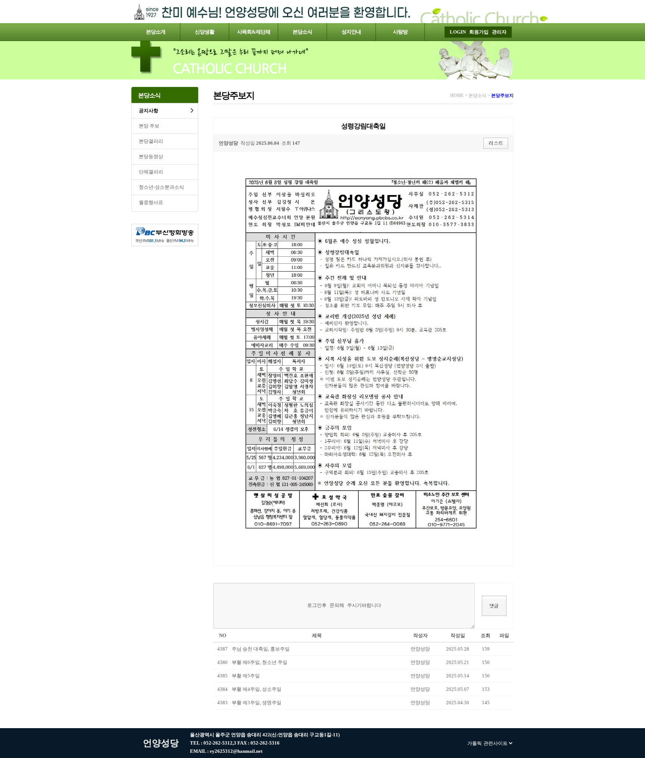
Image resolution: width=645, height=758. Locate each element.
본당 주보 (149, 126)
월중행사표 (151, 202)
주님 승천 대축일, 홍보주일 (261, 649)
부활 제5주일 (246, 676)
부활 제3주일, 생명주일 (256, 702)
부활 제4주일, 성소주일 (256, 689)
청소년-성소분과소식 (161, 187)
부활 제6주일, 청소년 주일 (259, 662)
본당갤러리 (151, 141)
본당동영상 (151, 156)
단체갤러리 (151, 172)
